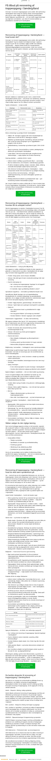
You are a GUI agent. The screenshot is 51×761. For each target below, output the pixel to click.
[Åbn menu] (29, 1)
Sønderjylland (3, 755)
